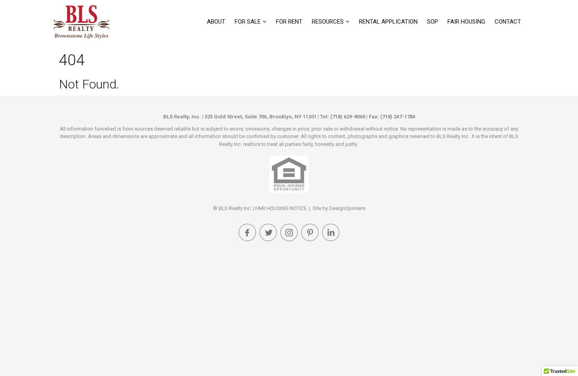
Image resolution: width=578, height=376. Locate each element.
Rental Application (388, 21)
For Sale (248, 21)
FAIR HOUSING (466, 21)
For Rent (289, 21)
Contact (508, 21)
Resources (328, 21)
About (216, 21)
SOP (432, 21)
